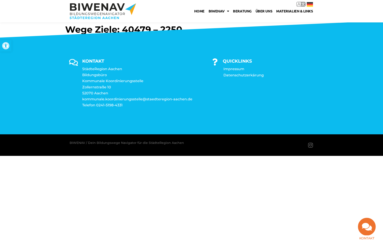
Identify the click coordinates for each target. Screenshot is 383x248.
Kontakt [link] (366, 238)
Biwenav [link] (217, 11)
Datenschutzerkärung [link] (243, 75)
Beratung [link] (242, 11)
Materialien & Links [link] (294, 11)
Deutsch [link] (306, 4)
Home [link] (199, 11)
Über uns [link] (264, 11)
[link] (6, 46)
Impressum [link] (233, 69)
